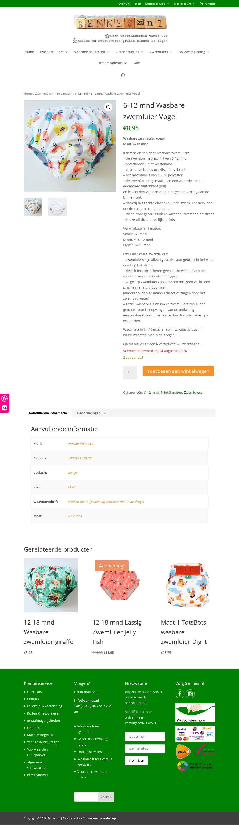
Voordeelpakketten (89, 52)
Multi (72, 487)
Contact (33, 699)
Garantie (34, 728)
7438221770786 (80, 458)
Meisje (72, 472)
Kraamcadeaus (111, 63)
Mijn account (182, 4)
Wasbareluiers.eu (81, 443)
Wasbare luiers (51, 52)
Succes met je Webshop (99, 818)
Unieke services (89, 751)
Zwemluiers (159, 52)
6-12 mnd (81, 93)
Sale (136, 63)
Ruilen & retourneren (43, 713)
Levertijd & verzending (44, 706)
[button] (108, 107)
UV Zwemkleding (192, 52)
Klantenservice (155, 4)
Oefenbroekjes (127, 52)
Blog (138, 4)
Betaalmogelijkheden (43, 720)
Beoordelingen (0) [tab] (91, 413)
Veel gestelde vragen (43, 742)
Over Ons (124, 4)
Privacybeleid (37, 775)
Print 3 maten (62, 93)
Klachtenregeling (40, 735)
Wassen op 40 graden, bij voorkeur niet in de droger (106, 501)
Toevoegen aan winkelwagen (178, 371)
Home (29, 52)
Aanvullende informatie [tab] (48, 413)
